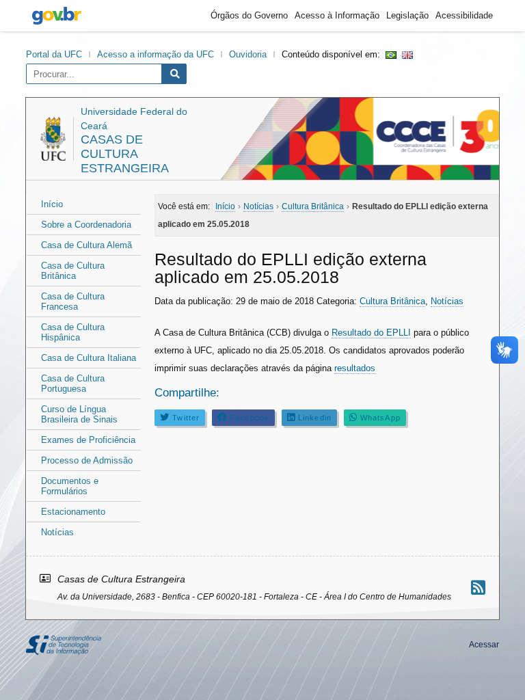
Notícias (57, 532)
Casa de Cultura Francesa (73, 301)
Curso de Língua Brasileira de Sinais (79, 414)
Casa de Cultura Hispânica (73, 332)
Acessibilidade (464, 15)
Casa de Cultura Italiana (88, 358)
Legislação (407, 15)
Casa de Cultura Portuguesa (73, 383)
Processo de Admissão (87, 460)
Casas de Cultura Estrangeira (125, 154)
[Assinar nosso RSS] (478, 587)
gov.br (56, 16)
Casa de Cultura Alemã (86, 245)
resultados (354, 368)
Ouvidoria (248, 54)
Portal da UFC (54, 54)
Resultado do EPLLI (371, 332)
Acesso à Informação (337, 15)
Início (52, 204)
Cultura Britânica (392, 301)
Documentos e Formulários (69, 486)
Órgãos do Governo (249, 15)
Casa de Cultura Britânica (73, 270)
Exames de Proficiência (88, 440)
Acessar (484, 644)
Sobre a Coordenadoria (86, 224)
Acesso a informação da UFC (155, 54)
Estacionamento (73, 512)
